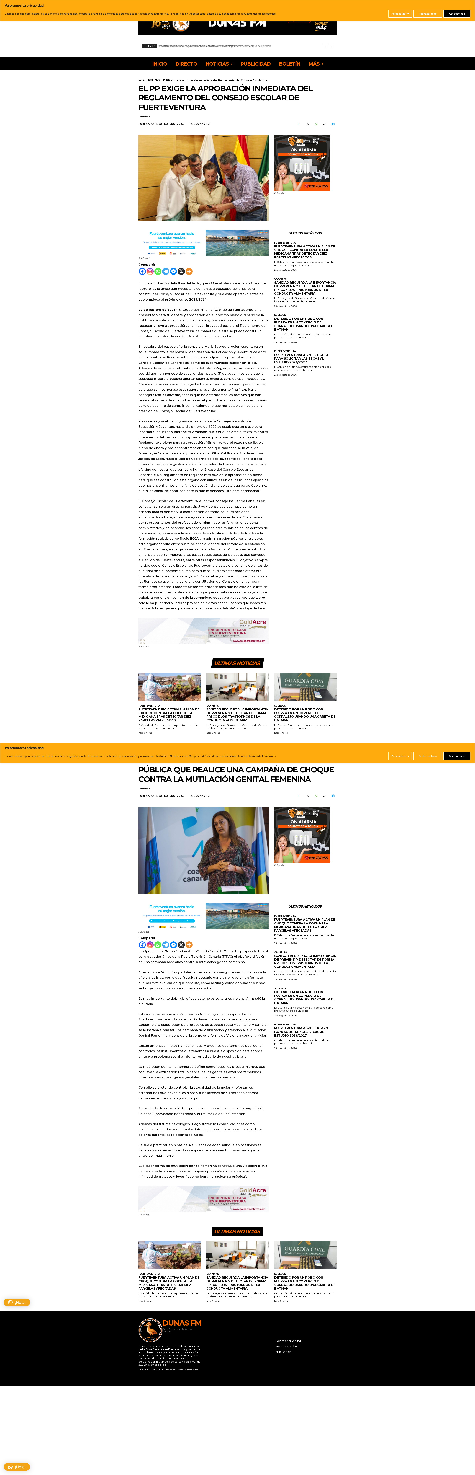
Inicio (142, 80)
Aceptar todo (457, 13)
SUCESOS (280, 315)
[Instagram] (150, 271)
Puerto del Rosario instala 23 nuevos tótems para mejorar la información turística (209, 46)
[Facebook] (298, 124)
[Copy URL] (324, 124)
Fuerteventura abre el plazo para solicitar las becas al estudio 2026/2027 (301, 358)
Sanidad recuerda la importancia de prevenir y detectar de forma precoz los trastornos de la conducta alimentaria (305, 288)
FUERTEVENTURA (285, 243)
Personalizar (398, 13)
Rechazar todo (428, 13)
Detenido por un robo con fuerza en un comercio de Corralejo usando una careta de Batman (304, 324)
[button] (17, 1467)
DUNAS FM (203, 123)
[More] (189, 271)
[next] (331, 46)
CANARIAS (280, 279)
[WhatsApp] (316, 124)
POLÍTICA (154, 80)
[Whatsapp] (157, 271)
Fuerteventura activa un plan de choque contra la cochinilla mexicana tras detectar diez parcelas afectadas (304, 251)
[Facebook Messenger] (173, 271)
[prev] (325, 46)
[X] (307, 124)
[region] (237, 10)
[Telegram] (333, 124)
